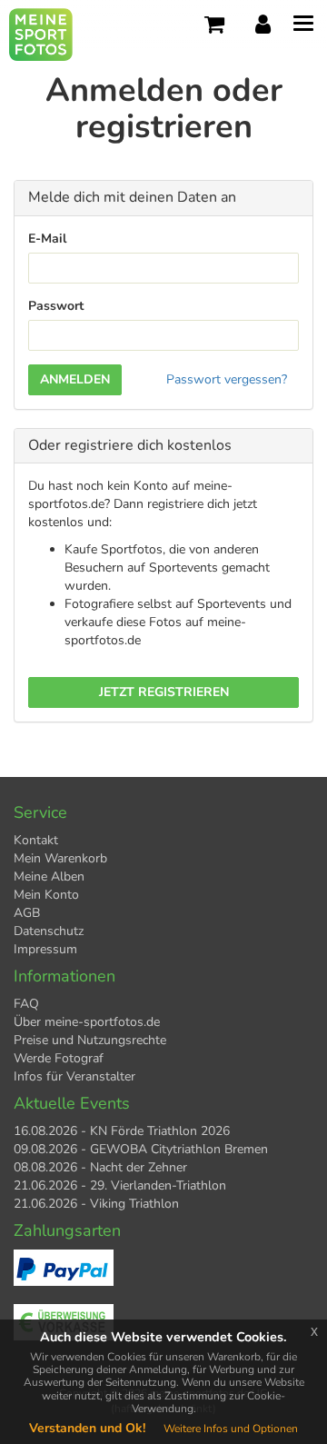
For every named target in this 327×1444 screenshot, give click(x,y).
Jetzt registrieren (164, 692)
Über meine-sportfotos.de (87, 1022)
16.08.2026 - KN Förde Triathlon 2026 (122, 1131)
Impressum (45, 949)
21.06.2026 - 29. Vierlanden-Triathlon (120, 1185)
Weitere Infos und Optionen (231, 1428)
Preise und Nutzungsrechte (90, 1040)
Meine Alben (49, 876)
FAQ (26, 1003)
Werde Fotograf (59, 1058)
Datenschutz (49, 931)
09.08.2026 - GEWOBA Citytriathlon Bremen (141, 1149)
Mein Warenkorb (60, 858)
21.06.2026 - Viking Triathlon (96, 1203)
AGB (27, 912)
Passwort (56, 305)
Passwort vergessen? (226, 379)
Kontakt (36, 840)
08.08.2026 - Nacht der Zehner (100, 1167)
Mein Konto (46, 894)
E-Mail (47, 238)
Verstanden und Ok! (87, 1428)
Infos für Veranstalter (74, 1076)
